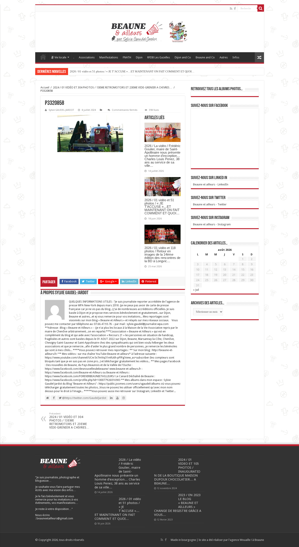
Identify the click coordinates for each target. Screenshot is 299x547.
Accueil (43, 56)
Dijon (139, 57)
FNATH (127, 57)
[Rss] (231, 8)
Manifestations (108, 57)
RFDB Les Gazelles (158, 57)
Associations (87, 57)
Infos (235, 57)
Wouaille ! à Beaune (252, 540)
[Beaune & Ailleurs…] (150, 32)
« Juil (196, 289)
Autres (224, 57)
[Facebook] (235, 8)
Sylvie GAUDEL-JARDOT (61, 110)
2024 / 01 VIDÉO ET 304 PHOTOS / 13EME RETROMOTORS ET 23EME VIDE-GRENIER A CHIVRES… (112, 87)
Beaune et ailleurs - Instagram (212, 224)
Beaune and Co (205, 57)
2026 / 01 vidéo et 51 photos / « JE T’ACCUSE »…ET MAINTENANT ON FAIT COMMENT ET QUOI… (132, 71)
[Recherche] (260, 8)
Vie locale (60, 57)
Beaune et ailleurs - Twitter (210, 204)
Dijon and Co (183, 57)
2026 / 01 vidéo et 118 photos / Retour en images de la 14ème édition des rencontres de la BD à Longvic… (162, 254)
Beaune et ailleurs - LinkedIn (210, 184)
